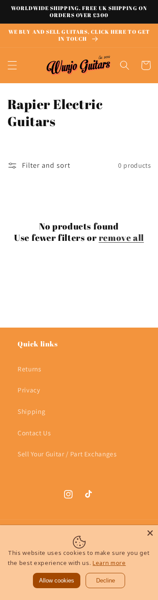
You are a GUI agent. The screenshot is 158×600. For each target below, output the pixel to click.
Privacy (29, 389)
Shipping (31, 411)
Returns (29, 368)
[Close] (150, 533)
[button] (11, 65)
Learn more (109, 563)
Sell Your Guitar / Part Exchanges (67, 453)
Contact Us (34, 432)
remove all (121, 238)
